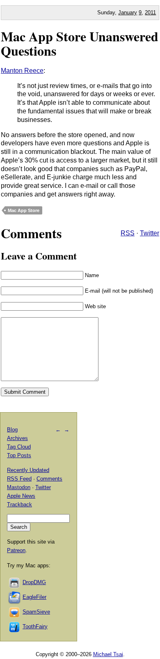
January (127, 12)
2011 (150, 12)
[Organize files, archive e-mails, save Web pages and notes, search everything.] (15, 597)
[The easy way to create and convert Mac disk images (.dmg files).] (15, 582)
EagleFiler (34, 597)
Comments (49, 479)
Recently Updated (28, 470)
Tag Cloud (19, 447)
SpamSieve (36, 612)
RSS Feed (19, 479)
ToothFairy (35, 626)
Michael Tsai (108, 654)
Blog (12, 430)
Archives (17, 438)
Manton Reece (22, 70)
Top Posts (19, 455)
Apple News (21, 496)
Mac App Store (23, 210)
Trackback (19, 504)
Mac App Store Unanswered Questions (79, 43)
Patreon (16, 550)
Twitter (149, 233)
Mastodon (18, 487)
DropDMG (34, 582)
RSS (128, 233)
